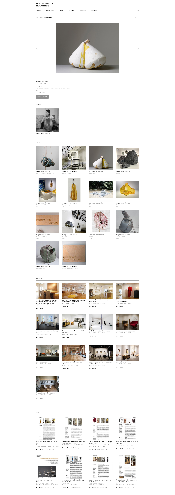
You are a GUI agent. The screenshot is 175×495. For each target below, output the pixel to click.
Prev (37, 48)
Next (138, 48)
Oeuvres (83, 10)
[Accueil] (45, 4)
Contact (94, 10)
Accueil (38, 10)
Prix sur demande (42, 96)
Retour (137, 18)
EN (138, 10)
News (62, 10)
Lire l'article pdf (49, 449)
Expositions (50, 10)
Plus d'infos (39, 308)
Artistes (71, 10)
